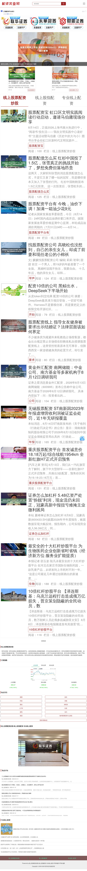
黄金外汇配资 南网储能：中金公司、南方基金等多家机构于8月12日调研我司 (56, 372)
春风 (21, 712)
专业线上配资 (72, 858)
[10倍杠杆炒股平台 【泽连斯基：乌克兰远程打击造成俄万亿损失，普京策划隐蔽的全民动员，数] (13, 597)
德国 (21, 697)
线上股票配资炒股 (14, 858)
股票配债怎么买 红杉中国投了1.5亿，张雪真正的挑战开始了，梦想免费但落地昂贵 (55, 162)
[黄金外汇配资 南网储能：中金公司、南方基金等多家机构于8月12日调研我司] (13, 373)
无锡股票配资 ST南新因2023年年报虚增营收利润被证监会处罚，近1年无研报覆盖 (56, 413)
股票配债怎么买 (39, 191)
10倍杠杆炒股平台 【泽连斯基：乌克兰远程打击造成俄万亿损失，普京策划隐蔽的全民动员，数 (56, 598)
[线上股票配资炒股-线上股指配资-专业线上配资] (11, 3)
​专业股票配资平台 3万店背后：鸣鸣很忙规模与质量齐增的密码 (18, 852)
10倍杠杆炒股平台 (40, 629)
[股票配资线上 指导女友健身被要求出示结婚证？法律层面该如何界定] (13, 327)
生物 (32, 583)
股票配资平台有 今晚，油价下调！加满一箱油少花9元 (55, 206)
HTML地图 (62, 863)
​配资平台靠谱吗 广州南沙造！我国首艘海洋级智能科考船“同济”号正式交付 (22, 844)
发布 (66, 697)
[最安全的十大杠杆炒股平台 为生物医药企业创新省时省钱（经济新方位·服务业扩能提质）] (13, 551)
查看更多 (43, 641)
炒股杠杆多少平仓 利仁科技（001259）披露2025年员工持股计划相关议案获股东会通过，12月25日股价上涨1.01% (43, 829)
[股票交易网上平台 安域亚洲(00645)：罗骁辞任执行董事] (43, 49)
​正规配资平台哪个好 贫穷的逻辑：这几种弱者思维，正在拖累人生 (19, 837)
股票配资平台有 (39, 232)
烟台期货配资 (31, 90)
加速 (66, 701)
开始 (32, 314)
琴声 (32, 278)
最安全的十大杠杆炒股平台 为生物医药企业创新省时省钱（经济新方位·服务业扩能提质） (56, 550)
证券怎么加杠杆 (39, 533)
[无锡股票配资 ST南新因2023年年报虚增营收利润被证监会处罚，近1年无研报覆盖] (13, 414)
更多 (83, 11)
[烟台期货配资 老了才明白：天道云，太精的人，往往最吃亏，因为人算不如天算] (22, 75)
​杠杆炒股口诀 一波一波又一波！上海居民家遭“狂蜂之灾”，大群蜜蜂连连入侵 (22, 848)
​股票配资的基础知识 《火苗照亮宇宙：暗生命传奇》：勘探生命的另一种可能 (22, 841)
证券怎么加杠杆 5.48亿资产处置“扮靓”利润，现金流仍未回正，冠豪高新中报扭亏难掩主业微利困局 (56, 502)
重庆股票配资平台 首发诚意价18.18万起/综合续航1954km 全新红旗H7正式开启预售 (56, 454)
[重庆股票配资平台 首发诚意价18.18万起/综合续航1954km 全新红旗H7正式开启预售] (13, 455)
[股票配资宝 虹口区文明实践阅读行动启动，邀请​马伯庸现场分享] (13, 118)
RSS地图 (56, 863)
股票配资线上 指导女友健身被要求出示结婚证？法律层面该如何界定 (56, 326)
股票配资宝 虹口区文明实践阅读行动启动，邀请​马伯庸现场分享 (56, 117)
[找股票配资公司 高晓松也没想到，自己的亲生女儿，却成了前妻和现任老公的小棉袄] (13, 250)
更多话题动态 (43, 720)
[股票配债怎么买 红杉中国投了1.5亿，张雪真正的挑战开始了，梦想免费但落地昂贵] (13, 163)
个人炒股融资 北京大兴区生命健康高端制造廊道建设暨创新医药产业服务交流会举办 (24, 776)
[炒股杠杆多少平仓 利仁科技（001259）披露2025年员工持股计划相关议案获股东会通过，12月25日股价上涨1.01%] (6, 829)
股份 (21, 704)
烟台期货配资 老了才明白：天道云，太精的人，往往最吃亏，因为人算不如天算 (22, 82)
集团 (21, 715)
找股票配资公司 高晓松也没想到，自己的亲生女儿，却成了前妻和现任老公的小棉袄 (56, 249)
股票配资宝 (36, 145)
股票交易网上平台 (74, 90)
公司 (32, 401)
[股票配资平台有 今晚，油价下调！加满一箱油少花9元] (13, 209)
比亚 (66, 708)
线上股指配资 (43, 858)
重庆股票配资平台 (40, 483)
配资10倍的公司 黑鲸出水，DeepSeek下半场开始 (53, 288)
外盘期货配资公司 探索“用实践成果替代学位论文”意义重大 (17, 802)
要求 (32, 360)
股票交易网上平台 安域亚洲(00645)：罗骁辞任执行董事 (18, 64)
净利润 (66, 704)
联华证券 (47, 866)
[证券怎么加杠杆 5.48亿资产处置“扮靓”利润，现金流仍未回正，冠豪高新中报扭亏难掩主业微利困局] (13, 501)
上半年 (21, 708)
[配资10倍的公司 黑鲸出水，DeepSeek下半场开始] (13, 291)
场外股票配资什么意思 (65, 715)
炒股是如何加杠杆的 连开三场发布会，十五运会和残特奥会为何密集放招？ (21, 810)
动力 (66, 712)
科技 (21, 701)
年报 (32, 442)
